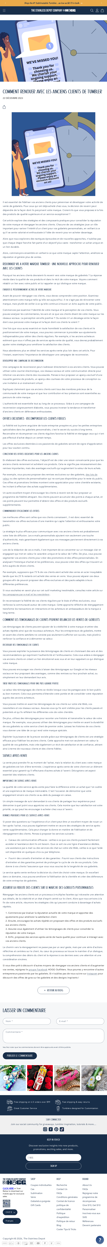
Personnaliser (89, 1209)
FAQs (59, 1193)
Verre (33, 1197)
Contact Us (62, 1189)
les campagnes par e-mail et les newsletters (26, 594)
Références (87, 1221)
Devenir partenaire (91, 1225)
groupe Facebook (38, 969)
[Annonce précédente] (5, 3)
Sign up (53, 1166)
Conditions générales (67, 1197)
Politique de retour (66, 1221)
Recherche (62, 1185)
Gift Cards (36, 1205)
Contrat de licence (66, 1201)
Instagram (92, 973)
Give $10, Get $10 (91, 1205)
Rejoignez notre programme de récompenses (90, 1197)
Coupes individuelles (41, 1185)
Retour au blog (55, 990)
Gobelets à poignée (40, 1201)
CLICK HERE (8, 1188)
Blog (59, 1225)
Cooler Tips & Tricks (66, 1229)
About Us (87, 1185)
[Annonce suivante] (102, 3)
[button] (4, 10)
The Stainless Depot (34, 1238)
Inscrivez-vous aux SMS (91, 1215)
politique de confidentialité (64, 1207)
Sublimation (36, 1193)
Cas (32, 1189)
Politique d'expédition (63, 1215)
